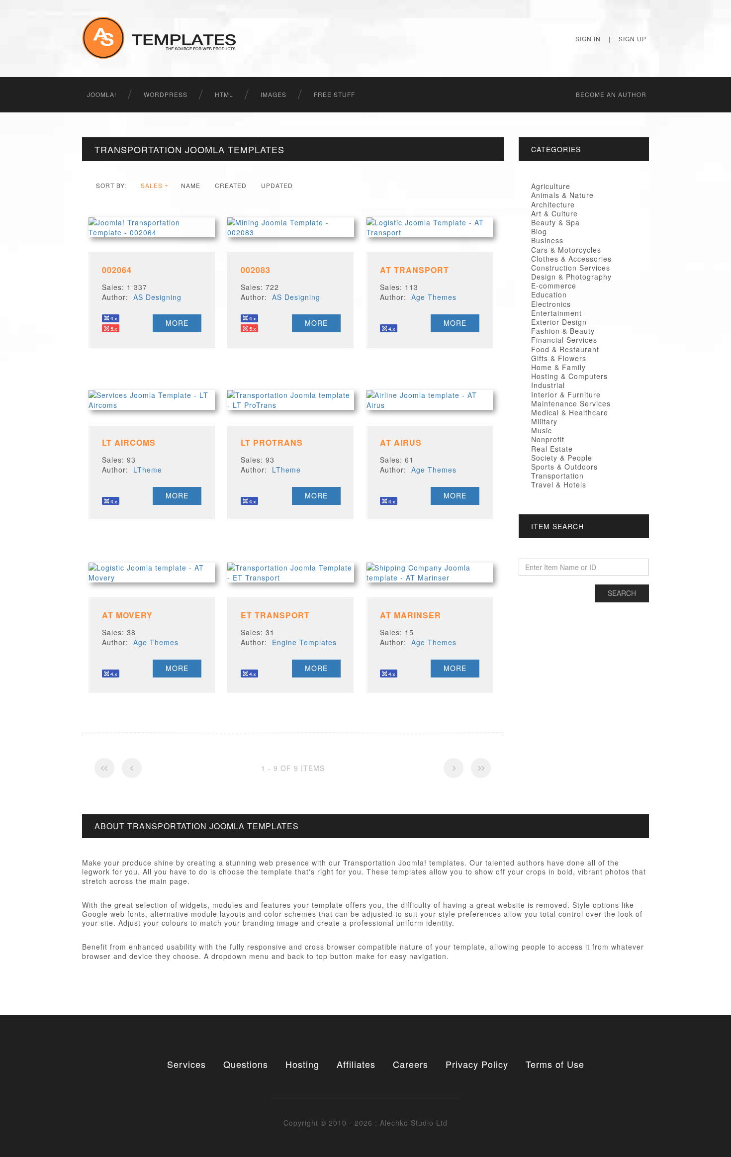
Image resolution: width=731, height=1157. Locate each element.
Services (186, 1064)
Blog (539, 231)
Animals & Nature (562, 195)
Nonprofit (547, 439)
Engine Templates (304, 642)
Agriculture (550, 186)
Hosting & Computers (569, 376)
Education (549, 294)
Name (190, 185)
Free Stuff (334, 94)
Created (231, 185)
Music (541, 430)
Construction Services (570, 268)
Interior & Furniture (566, 394)
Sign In (588, 38)
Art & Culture (554, 213)
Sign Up (632, 38)
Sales (152, 185)
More (177, 323)
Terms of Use (555, 1064)
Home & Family (558, 367)
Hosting (302, 1064)
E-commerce (553, 285)
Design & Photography (571, 277)
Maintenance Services (571, 403)
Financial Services (564, 340)
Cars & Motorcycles (566, 250)
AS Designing (157, 297)
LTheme (147, 470)
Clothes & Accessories (571, 259)
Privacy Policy (477, 1064)
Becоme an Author (611, 94)
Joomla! (101, 94)
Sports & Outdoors (564, 467)
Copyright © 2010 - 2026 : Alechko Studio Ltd (365, 1123)
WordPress (165, 94)
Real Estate (552, 449)
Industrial (548, 385)
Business (547, 240)
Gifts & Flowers (558, 358)
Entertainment (556, 313)
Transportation (557, 476)
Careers (410, 1064)
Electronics (551, 304)
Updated (277, 185)
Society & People (561, 458)
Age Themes (434, 297)
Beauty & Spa (555, 222)
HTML (224, 94)
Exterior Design (559, 322)
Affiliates (356, 1064)
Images (273, 94)
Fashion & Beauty (563, 331)
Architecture (553, 204)
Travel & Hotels (558, 484)
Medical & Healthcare (569, 412)
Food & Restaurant (565, 349)
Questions (245, 1064)
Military (544, 421)
